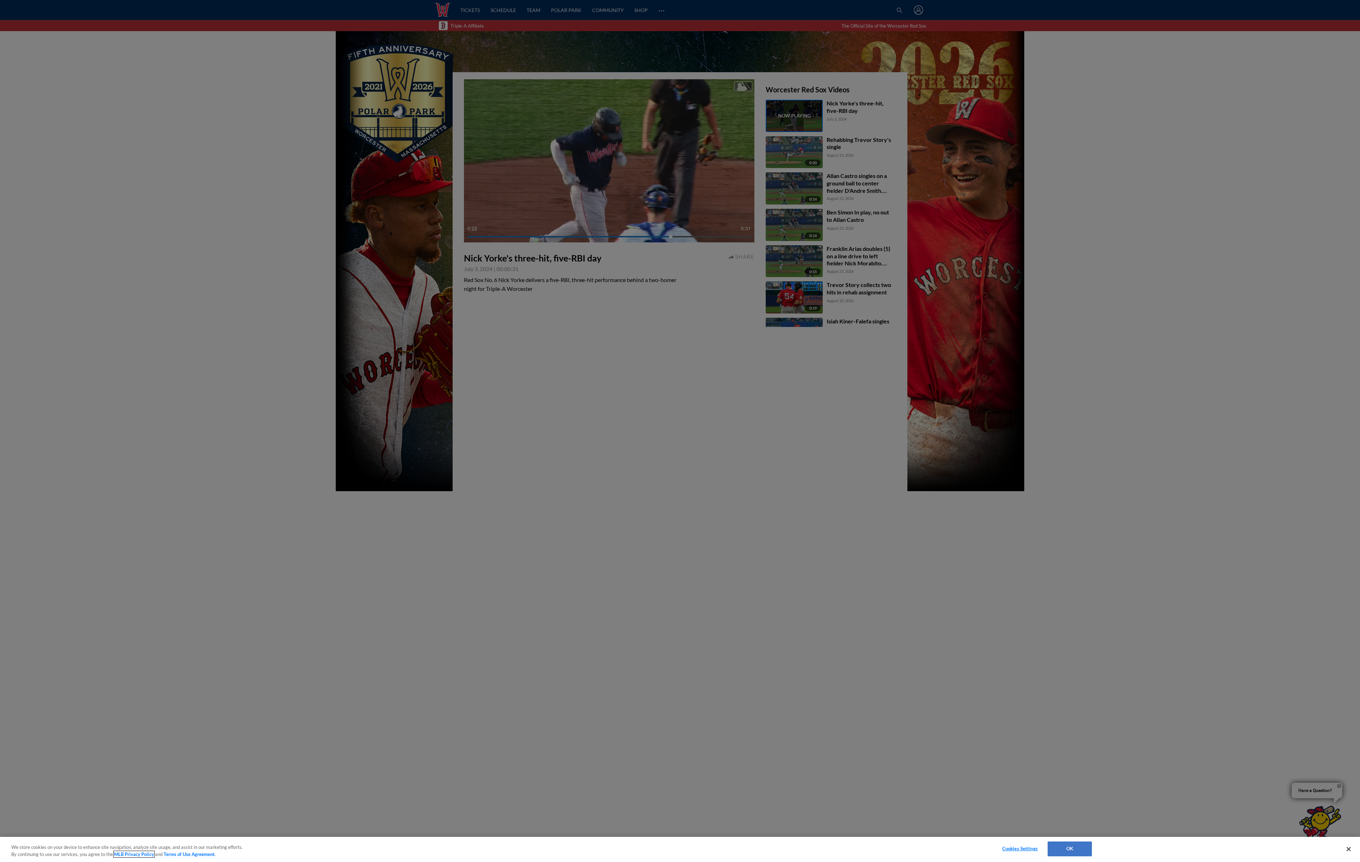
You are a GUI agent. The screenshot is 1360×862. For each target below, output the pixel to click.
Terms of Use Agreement (189, 854)
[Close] (1348, 849)
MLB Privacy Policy (134, 854)
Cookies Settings (1020, 848)
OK (1069, 848)
